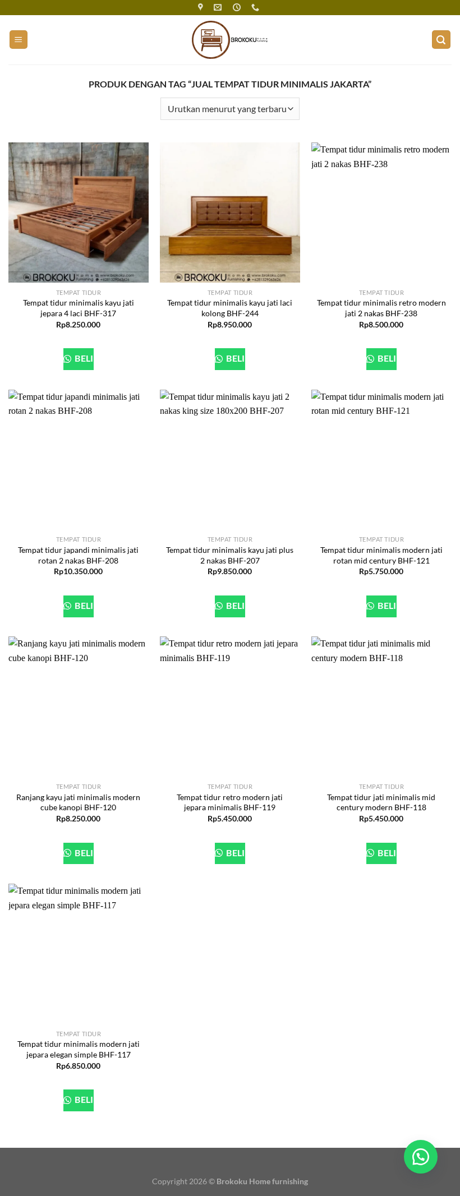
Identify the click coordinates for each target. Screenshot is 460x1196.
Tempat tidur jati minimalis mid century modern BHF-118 (381, 802)
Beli (83, 358)
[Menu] (19, 39)
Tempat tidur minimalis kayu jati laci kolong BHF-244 (229, 308)
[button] (421, 1157)
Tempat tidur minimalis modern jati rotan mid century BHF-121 (381, 555)
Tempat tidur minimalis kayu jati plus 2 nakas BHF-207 (229, 555)
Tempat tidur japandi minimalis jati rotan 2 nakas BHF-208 (78, 555)
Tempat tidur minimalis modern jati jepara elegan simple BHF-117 (78, 1049)
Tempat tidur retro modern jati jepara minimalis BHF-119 (230, 802)
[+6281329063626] (256, 7)
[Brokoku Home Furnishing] (202, 7)
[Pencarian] (441, 39)
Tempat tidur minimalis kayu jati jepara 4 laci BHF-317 (78, 308)
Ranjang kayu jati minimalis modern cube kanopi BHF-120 (78, 802)
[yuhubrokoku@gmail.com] (219, 7)
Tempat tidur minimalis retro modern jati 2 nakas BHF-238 (381, 308)
